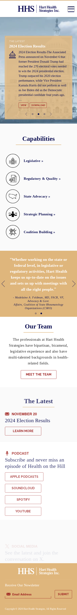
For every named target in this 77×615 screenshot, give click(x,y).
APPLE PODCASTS (24, 476)
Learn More (23, 431)
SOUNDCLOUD (23, 488)
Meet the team (38, 374)
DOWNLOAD (38, 105)
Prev (26, 114)
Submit (63, 594)
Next (50, 114)
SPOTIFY (23, 499)
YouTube (23, 511)
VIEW (23, 105)
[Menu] (71, 9)
